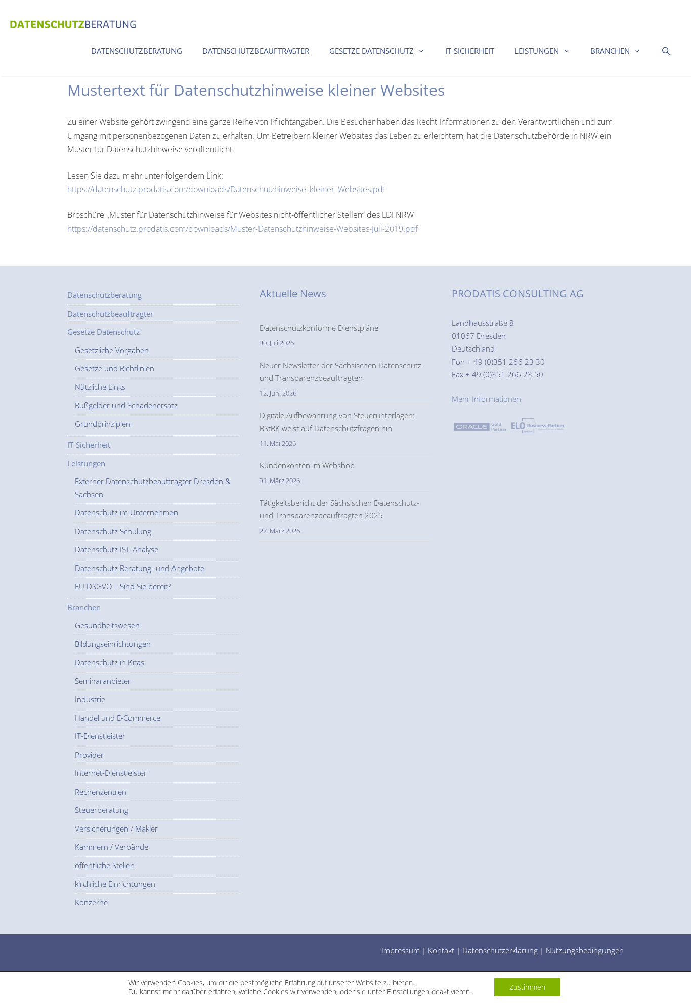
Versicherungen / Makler (116, 828)
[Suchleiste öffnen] (666, 50)
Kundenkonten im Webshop (307, 465)
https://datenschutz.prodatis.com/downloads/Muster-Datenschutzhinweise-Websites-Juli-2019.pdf (242, 228)
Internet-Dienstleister (111, 773)
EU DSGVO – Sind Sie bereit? (123, 586)
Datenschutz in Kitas (109, 662)
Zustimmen (527, 987)
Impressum (400, 950)
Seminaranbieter (103, 681)
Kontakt (441, 950)
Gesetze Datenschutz (371, 51)
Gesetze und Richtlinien (114, 368)
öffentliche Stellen (105, 865)
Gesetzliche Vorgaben (112, 350)
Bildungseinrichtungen (113, 644)
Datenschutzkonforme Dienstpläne (319, 328)
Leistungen (536, 51)
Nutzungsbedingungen (585, 950)
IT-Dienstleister (100, 736)
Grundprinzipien (103, 424)
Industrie (90, 699)
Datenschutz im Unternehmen (126, 512)
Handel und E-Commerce (117, 718)
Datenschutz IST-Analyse (116, 549)
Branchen (610, 51)
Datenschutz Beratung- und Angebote (139, 568)
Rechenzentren (100, 792)
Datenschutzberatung (136, 51)
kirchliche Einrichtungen (115, 884)
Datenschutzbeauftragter (255, 51)
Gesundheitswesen (107, 625)
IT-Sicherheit (469, 51)
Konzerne (91, 902)
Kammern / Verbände (111, 847)
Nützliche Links (100, 387)
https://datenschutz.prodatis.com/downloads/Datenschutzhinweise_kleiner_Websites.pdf (226, 189)
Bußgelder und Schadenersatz (126, 405)
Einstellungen (408, 991)
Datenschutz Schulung (113, 531)
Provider (89, 755)
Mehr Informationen (486, 399)
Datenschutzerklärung (500, 950)
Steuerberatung (101, 810)
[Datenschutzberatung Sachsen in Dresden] (73, 21)
